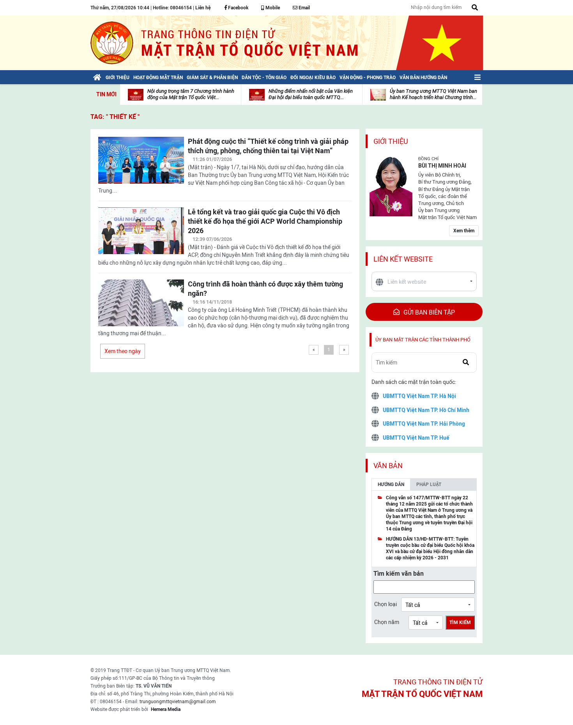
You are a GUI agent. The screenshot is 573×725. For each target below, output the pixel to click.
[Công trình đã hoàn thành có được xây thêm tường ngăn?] (141, 307)
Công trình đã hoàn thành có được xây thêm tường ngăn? (265, 288)
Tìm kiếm (460, 622)
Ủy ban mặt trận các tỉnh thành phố (422, 340)
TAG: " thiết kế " (115, 116)
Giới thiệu (390, 141)
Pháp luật (428, 484)
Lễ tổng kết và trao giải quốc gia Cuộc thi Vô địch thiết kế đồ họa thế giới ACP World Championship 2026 (265, 221)
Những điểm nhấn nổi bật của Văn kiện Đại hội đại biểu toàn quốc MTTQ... (311, 94)
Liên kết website (403, 259)
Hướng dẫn (391, 484)
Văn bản (388, 466)
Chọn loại (385, 604)
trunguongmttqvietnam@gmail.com (178, 701)
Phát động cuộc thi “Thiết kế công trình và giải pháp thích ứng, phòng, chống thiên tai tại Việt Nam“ (268, 146)
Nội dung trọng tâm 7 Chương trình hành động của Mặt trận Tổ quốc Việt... (190, 94)
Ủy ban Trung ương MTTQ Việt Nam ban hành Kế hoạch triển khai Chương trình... (433, 94)
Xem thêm (463, 230)
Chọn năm (386, 622)
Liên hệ (202, 8)
